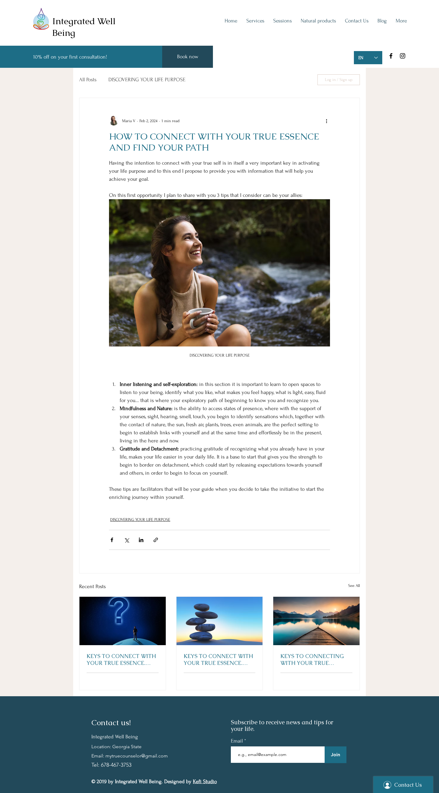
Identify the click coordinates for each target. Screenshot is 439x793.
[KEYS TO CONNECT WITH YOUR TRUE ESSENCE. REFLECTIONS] (219, 621)
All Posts (87, 79)
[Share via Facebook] (112, 540)
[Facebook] (391, 55)
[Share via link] (156, 540)
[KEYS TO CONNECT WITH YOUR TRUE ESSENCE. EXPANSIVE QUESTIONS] (122, 621)
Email (237, 741)
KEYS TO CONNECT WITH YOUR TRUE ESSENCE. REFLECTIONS (218, 659)
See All (354, 585)
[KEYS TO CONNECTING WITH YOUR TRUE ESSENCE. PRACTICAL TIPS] (316, 621)
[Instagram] (402, 55)
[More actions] (326, 120)
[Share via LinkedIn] (141, 540)
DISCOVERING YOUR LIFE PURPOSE (146, 79)
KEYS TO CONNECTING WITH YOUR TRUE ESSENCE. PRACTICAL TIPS (316, 659)
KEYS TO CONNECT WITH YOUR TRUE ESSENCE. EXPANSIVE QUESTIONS (121, 659)
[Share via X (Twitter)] (126, 540)
